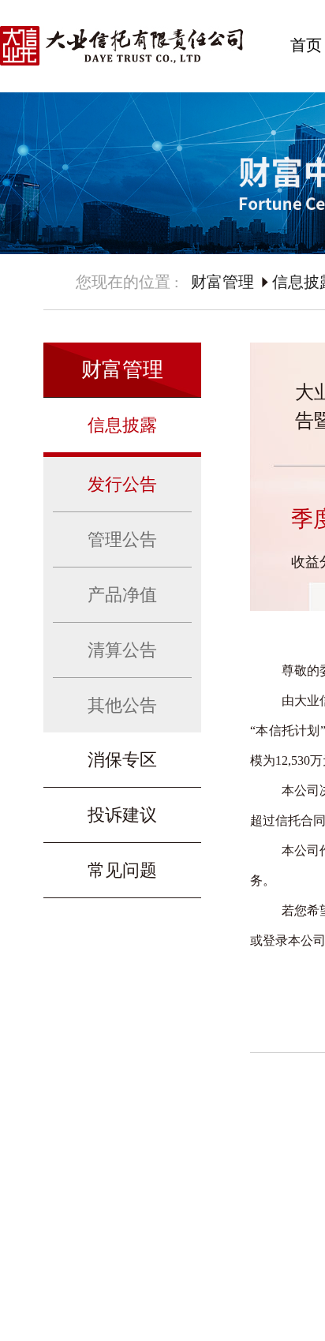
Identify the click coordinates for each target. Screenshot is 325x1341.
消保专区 (122, 760)
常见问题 (122, 870)
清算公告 (122, 650)
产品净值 (122, 595)
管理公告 (122, 539)
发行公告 (122, 484)
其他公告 (122, 705)
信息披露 (122, 425)
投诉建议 (122, 815)
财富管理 (222, 281)
